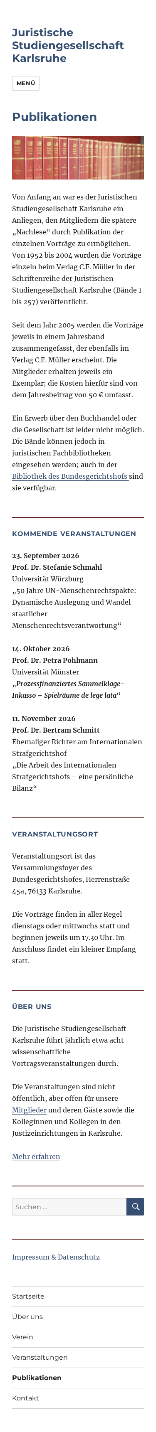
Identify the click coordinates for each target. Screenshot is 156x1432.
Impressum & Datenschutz (56, 1257)
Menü (26, 83)
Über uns (27, 1317)
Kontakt (25, 1398)
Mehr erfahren (36, 1156)
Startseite (28, 1296)
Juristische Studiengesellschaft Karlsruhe (68, 45)
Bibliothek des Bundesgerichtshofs (70, 476)
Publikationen (37, 1378)
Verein (22, 1337)
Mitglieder (29, 1110)
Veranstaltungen (40, 1357)
